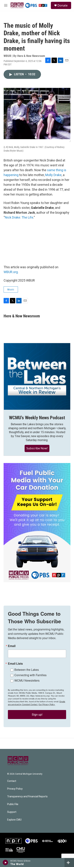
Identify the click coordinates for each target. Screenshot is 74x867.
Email (11, 645)
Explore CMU (14, 819)
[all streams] (69, 862)
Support (11, 812)
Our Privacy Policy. (46, 704)
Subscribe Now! (37, 448)
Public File (12, 804)
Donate (62, 5)
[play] (5, 862)
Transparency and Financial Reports (27, 796)
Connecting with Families (30, 675)
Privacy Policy (15, 788)
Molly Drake (53, 175)
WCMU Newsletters (27, 680)
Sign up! (37, 714)
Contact (11, 781)
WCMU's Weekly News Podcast (37, 417)
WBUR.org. (11, 272)
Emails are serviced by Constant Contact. (36, 703)
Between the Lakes (26, 670)
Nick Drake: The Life (19, 217)
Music (10, 289)
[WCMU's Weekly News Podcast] (37, 376)
